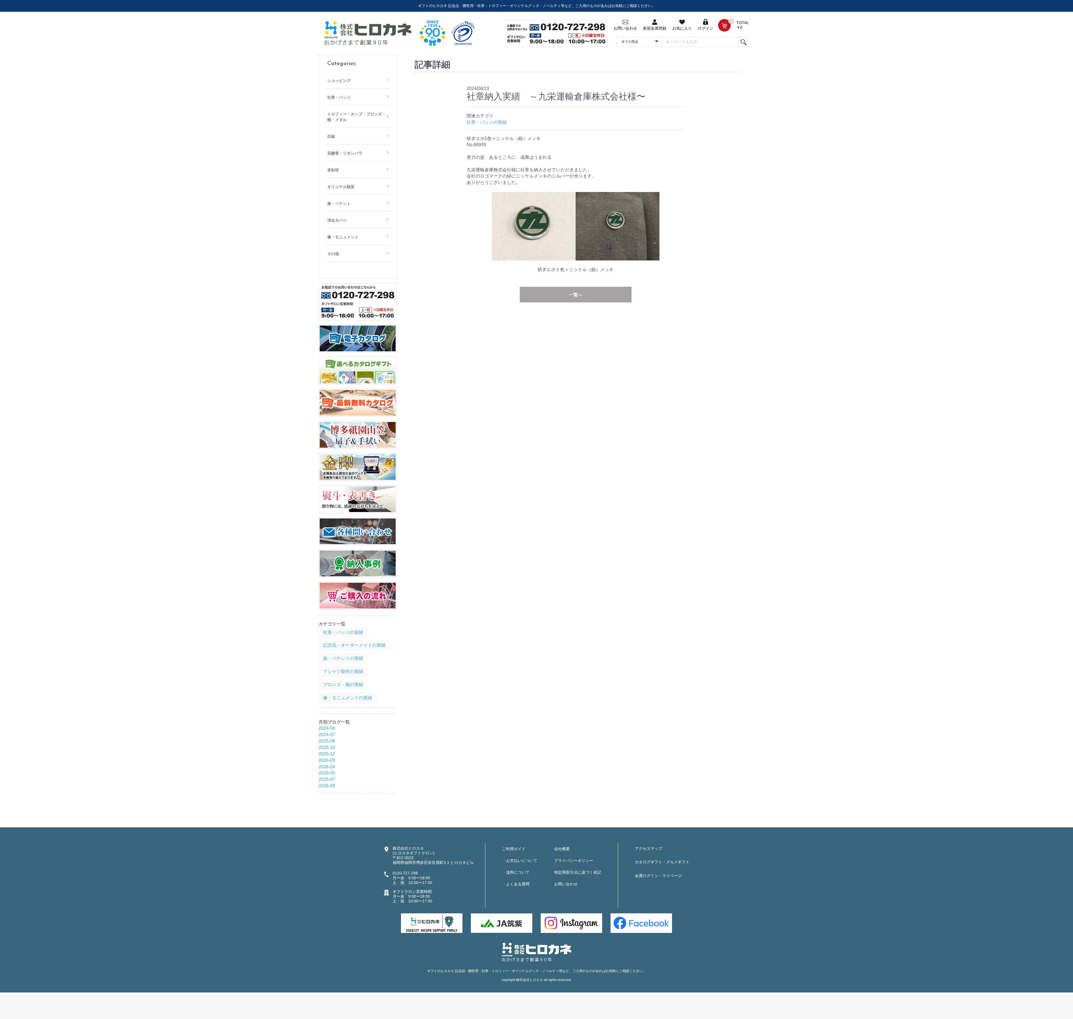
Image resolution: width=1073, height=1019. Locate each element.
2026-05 (327, 773)
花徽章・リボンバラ (344, 153)
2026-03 (327, 760)
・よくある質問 (516, 884)
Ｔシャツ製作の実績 (343, 671)
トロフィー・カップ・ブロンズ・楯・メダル (356, 117)
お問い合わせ (566, 884)
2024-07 (327, 734)
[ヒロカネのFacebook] (641, 922)
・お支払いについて (519, 860)
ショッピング (339, 80)
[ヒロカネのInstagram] (571, 922)
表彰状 (333, 170)
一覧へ (575, 294)
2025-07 (327, 779)
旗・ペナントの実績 (343, 658)
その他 (333, 254)
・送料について (516, 872)
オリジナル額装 (341, 186)
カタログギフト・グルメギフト (662, 862)
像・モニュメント (343, 237)
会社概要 (562, 849)
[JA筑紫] (501, 922)
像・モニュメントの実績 (347, 697)
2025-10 (327, 747)
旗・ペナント (339, 203)
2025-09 (327, 741)
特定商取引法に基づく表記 (577, 872)
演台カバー (337, 220)
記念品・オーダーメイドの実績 (354, 645)
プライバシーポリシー (573, 860)
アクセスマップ (648, 848)
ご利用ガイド (514, 849)
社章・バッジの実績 (343, 632)
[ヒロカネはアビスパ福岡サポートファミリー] (431, 922)
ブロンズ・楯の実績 (343, 684)
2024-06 (327, 728)
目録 (331, 136)
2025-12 (327, 754)
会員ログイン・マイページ (658, 875)
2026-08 (327, 785)
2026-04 (327, 766)
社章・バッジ (339, 97)
